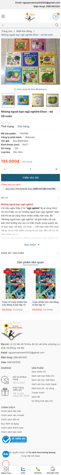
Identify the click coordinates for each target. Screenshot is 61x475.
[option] (30, 61)
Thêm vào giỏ (31, 177)
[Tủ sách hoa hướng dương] (30, 16)
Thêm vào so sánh (11, 184)
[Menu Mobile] (3, 16)
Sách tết (36, 397)
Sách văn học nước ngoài (44, 384)
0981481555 (53, 6)
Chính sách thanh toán (12, 428)
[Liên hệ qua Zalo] (5, 454)
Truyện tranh (38, 392)
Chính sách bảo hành (11, 432)
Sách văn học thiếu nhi (43, 376)
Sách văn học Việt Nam (43, 380)
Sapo (37, 456)
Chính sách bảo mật (11, 411)
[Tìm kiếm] (57, 25)
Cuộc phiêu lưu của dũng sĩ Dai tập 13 (45, 303)
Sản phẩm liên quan (30, 262)
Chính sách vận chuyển (12, 415)
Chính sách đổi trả (10, 419)
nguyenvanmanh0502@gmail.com (41, 2)
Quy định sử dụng (10, 424)
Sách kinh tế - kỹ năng (43, 388)
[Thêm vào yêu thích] (58, 111)
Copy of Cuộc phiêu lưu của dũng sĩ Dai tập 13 (14, 303)
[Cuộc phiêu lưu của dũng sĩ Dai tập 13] (45, 283)
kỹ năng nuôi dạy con (42, 401)
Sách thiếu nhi (39, 372)
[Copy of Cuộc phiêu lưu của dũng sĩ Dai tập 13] (15, 283)
